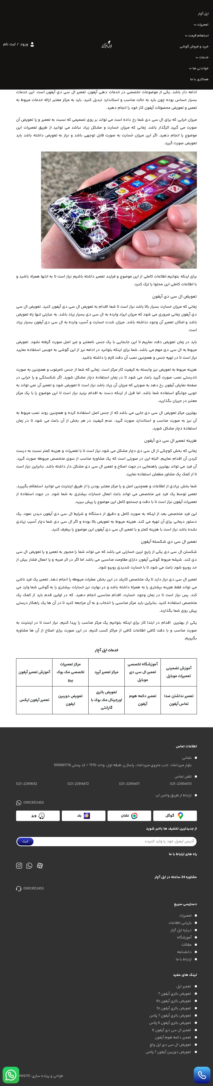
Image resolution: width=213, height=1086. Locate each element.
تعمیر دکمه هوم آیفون (173, 1037)
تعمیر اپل (184, 986)
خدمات (204, 57)
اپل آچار (203, 13)
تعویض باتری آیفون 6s (174, 1001)
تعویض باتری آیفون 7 (175, 994)
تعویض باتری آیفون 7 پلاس (170, 1016)
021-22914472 (78, 784)
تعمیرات (203, 24)
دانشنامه (184, 952)
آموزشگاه (184, 937)
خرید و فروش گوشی (194, 46)
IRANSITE (23, 1076)
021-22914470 (181, 784)
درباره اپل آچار (181, 930)
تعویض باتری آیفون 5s (174, 1008)
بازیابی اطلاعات (180, 923)
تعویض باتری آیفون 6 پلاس (170, 1023)
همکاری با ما (199, 79)
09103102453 (33, 803)
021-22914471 (129, 784)
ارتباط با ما (184, 959)
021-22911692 (26, 784)
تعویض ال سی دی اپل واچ (171, 1045)
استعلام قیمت (198, 35)
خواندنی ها (200, 68)
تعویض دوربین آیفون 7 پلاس (169, 1052)
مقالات (186, 945)
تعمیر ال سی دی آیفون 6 (172, 1030)
